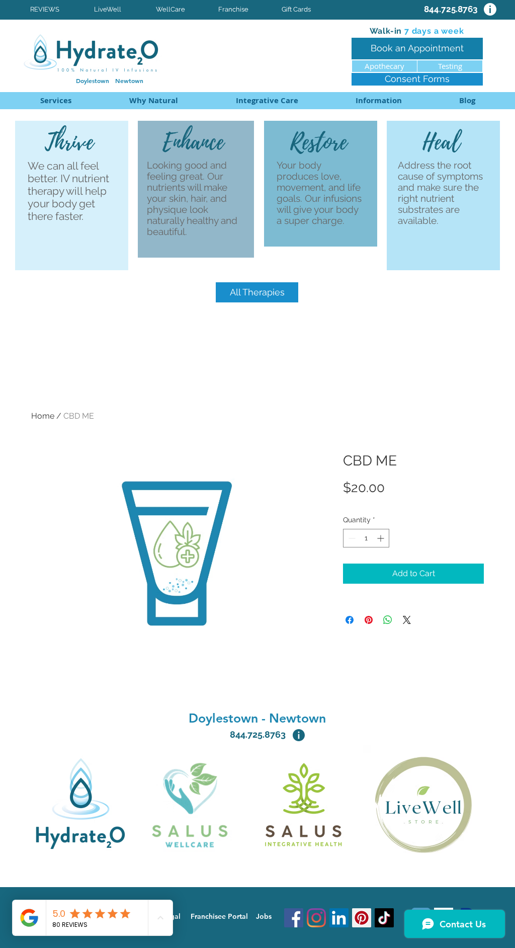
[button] (267, 100)
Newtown (129, 80)
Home (42, 416)
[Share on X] (407, 620)
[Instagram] (316, 917)
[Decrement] (351, 538)
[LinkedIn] (339, 917)
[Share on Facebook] (350, 620)
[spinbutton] (366, 538)
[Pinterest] (361, 917)
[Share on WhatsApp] (388, 620)
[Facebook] (293, 917)
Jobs (264, 916)
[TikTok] (384, 917)
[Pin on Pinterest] (369, 620)
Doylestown (95, 80)
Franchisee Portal (219, 916)
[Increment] (381, 538)
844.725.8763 (258, 734)
